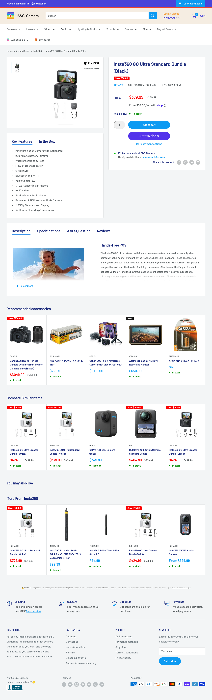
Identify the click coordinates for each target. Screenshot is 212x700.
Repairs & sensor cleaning (81, 663)
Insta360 (37, 51)
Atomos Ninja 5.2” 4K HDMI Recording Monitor (143, 362)
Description (21, 231)
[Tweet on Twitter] (191, 162)
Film (145, 29)
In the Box (47, 141)
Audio (64, 29)
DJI (130, 445)
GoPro (92, 445)
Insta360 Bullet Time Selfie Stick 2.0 (104, 552)
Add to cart (149, 124)
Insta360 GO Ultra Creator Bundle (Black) (183, 451)
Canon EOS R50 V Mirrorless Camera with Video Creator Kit (105, 362)
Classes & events (76, 657)
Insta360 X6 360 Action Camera (181, 552)
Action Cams (23, 51)
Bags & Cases (165, 29)
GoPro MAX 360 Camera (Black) (102, 451)
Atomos (133, 356)
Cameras (12, 29)
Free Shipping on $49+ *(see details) (26, 3)
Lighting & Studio (87, 29)
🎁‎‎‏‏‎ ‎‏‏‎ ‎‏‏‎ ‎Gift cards (42, 39)
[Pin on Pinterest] (185, 162)
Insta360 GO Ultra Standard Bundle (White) (65, 451)
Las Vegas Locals (193, 3)
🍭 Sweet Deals (16, 39)
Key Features (22, 141)
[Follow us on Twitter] (70, 684)
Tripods (110, 29)
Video (47, 29)
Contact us (72, 641)
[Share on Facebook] (179, 162)
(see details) (33, 611)
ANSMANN (55, 356)
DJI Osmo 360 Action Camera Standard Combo (145, 451)
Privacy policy (123, 657)
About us (71, 636)
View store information (154, 157)
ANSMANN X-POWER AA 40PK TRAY (66, 362)
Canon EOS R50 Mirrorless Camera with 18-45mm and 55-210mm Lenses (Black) (26, 364)
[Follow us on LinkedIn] (101, 684)
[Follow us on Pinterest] (82, 684)
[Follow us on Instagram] (76, 684)
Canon (13, 356)
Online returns (123, 636)
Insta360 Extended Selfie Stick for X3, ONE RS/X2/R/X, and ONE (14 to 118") (66, 554)
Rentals (70, 652)
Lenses (30, 29)
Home (10, 51)
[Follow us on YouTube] (89, 684)
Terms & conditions (126, 652)
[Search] (153, 15)
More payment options (149, 143)
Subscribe (170, 661)
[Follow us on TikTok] (95, 684)
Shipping (120, 647)
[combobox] (97, 15)
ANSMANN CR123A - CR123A (184, 360)
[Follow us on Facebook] (64, 684)
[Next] (205, 350)
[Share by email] (198, 162)
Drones (129, 29)
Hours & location (75, 647)
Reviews (103, 231)
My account (170, 17)
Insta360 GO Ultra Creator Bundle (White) (24, 451)
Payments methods (126, 641)
